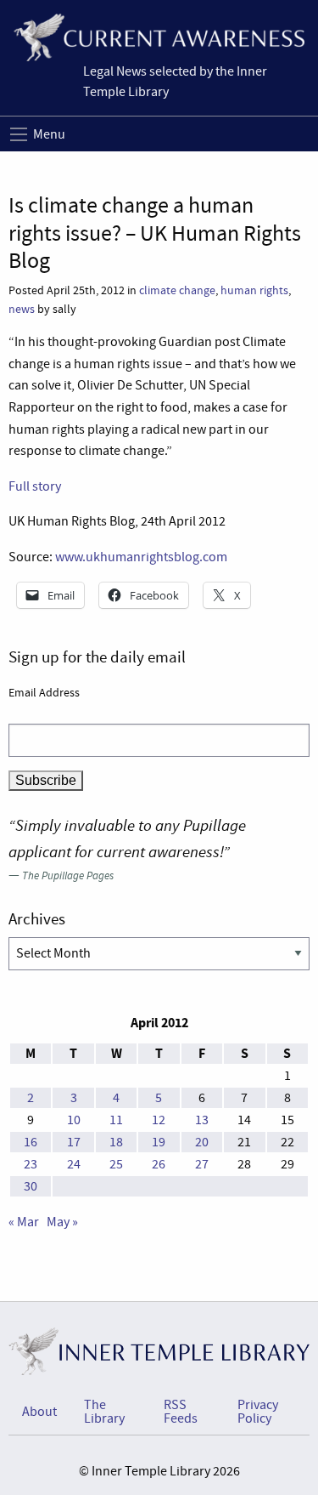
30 (30, 1186)
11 (116, 1119)
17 (74, 1142)
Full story (34, 486)
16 (30, 1142)
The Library (104, 1411)
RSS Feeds (181, 1411)
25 (116, 1164)
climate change (177, 290)
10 (74, 1119)
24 (74, 1164)
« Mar (23, 1222)
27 (202, 1164)
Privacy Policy (257, 1411)
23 (30, 1164)
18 (116, 1142)
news (21, 309)
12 (158, 1119)
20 (202, 1142)
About (39, 1411)
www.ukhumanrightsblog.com (141, 557)
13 (202, 1119)
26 (158, 1164)
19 (158, 1142)
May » (62, 1222)
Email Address (44, 692)
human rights (254, 290)
